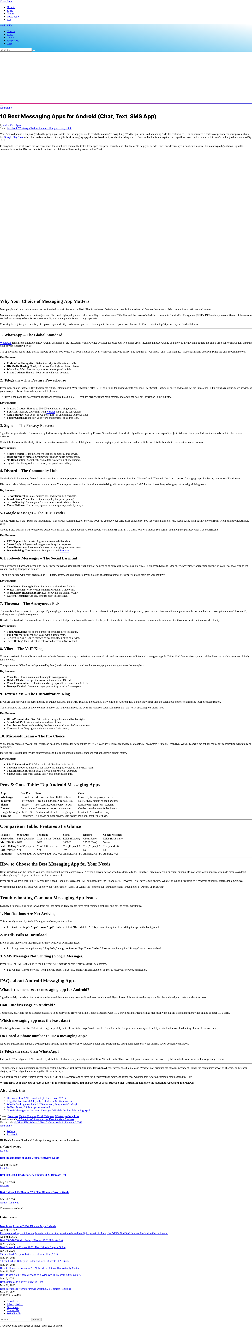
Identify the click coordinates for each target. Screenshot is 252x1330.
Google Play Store (14, 137)
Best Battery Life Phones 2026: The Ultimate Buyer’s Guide (34, 1192)
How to (11, 7)
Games (10, 13)
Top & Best (4, 1151)
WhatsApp (5, 342)
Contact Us (13, 1310)
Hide (27, 680)
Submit (36, 1319)
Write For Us (14, 1313)
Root (9, 19)
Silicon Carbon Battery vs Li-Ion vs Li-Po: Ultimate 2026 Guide (35, 1261)
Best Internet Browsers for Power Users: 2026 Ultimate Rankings (35, 1288)
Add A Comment (9, 1202)
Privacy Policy (15, 1304)
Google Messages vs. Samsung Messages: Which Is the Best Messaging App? (48, 1110)
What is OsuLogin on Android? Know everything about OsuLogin (42, 1104)
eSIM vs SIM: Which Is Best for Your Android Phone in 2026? (48, 1122)
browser (64, 550)
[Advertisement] (126, 77)
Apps (10, 10)
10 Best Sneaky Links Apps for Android (28, 1107)
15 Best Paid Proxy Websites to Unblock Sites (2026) (29, 1254)
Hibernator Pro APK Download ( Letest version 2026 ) (36, 1098)
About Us (12, 1301)
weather (50, 411)
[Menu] (1, 105)
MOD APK (13, 16)
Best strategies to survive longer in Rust (21, 1281)
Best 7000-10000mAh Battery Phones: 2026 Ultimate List (33, 1174)
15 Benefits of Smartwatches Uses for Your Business (45, 1119)
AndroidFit (8, 125)
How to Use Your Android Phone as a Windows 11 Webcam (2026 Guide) (40, 1274)
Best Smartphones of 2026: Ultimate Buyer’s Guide (29, 1157)
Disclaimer (13, 1307)
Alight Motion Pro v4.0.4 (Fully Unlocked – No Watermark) (39, 1101)
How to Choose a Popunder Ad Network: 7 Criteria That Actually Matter (39, 1268)
